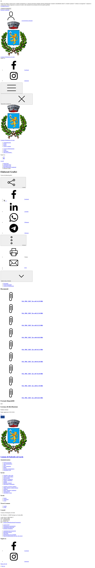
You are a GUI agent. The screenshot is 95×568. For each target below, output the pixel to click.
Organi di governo (7, 462)
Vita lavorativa (6, 478)
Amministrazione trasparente (9, 531)
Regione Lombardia (5, 10)
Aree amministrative (7, 463)
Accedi (2, 161)
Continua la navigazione (6, 8)
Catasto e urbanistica (7, 480)
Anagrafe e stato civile (8, 475)
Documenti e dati (7, 166)
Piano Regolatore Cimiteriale (9, 167)
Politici (4, 467)
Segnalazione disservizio (8, 527)
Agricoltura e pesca (7, 492)
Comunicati (5, 499)
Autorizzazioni (6, 491)
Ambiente (5, 489)
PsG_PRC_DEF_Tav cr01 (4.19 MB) (32, 301)
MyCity (3, 566)
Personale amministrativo (8, 468)
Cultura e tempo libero (8, 476)
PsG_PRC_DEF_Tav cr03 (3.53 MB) (32, 325)
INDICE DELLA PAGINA (6, 281)
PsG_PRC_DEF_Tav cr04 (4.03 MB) (32, 337)
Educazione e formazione (8, 484)
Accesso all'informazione (8, 148)
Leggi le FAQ (6, 524)
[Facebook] (3, 157)
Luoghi (5, 506)
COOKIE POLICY (5, 6)
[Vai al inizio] (1, 414)
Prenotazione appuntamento (9, 526)
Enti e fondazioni (7, 466)
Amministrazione (7, 164)
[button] (7, 142)
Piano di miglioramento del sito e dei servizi (12, 536)
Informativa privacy (7, 532)
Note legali (5, 533)
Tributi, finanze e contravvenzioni (10, 487)
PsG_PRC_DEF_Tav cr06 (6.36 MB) (32, 361)
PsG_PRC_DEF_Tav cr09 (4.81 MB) (32, 398)
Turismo (5, 481)
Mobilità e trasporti (7, 483)
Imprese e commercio (8, 479)
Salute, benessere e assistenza (9, 490)
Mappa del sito (4, 563)
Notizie (5, 498)
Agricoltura (5, 151)
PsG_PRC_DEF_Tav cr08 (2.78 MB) (32, 386)
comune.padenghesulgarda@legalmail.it (12, 522)
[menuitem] (16, 199)
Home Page (5, 163)
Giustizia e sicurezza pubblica (9, 486)
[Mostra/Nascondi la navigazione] (12, 88)
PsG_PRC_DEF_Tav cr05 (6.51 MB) (32, 349)
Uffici (4, 465)
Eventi (4, 507)
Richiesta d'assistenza (8, 528)
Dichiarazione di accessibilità (9, 534)
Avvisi (4, 500)
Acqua (4, 150)
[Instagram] (3, 158)
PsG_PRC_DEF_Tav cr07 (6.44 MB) (32, 373)
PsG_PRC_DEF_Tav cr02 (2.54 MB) (32, 313)
